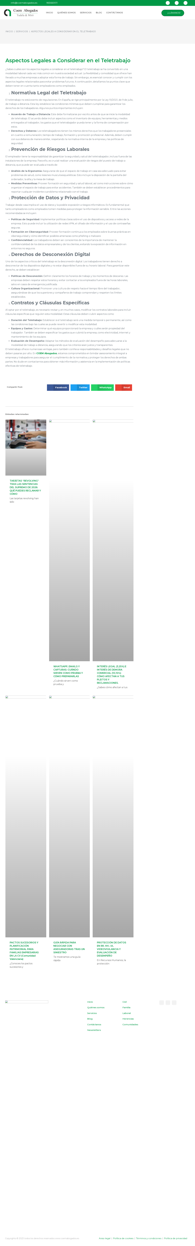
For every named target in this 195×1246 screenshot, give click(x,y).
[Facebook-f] (161, 1002)
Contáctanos (114, 12)
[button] (187, 13)
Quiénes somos (66, 12)
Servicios (86, 12)
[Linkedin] (185, 3)
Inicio (49, 12)
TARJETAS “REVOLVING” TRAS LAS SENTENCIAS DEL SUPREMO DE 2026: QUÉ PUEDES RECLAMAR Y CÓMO (25, 487)
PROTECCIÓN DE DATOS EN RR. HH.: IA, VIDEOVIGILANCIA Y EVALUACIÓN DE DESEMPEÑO (111, 949)
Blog (99, 12)
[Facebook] (168, 3)
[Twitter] (177, 3)
